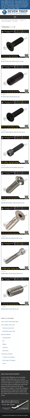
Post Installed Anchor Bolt (8, 325)
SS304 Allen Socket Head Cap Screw (12, 273)
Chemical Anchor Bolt (8, 328)
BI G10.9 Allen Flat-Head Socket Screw (12, 61)
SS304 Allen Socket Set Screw (10, 309)
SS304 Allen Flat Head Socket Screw (11, 238)
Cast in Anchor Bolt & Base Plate (9, 321)
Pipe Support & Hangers (9, 360)
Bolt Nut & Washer (6, 334)
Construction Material (7, 354)
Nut (3, 341)
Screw (4, 363)
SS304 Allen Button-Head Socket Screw (12, 203)
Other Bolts (5, 350)
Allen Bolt (3, 59)
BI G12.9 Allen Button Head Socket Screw (13, 132)
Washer (4, 344)
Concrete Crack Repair (9, 357)
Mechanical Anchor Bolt (9, 331)
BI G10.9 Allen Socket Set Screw (10, 96)
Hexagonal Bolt (7, 337)
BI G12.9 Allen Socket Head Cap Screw (12, 167)
